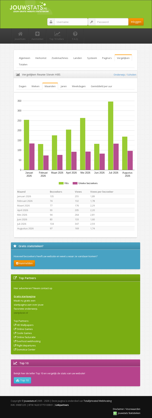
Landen (77, 58)
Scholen (131, 74)
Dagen (22, 86)
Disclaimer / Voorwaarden (126, 409)
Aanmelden (25, 263)
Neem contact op (42, 288)
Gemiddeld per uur (101, 86)
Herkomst (40, 58)
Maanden (50, 86)
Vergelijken (123, 58)
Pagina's (107, 58)
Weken (35, 86)
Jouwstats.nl (30, 400)
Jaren (64, 86)
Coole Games (24, 333)
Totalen (23, 64)
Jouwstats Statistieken (129, 413)
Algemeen (24, 58)
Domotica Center (26, 349)
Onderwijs (119, 74)
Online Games (25, 329)
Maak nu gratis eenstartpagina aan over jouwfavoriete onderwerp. (28, 304)
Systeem (92, 58)
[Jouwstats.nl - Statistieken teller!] (115, 413)
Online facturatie (26, 337)
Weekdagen (79, 86)
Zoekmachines (60, 58)
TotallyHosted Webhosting (98, 400)
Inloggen (136, 21)
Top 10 (24, 380)
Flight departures (26, 345)
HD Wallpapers (25, 325)
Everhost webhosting (28, 341)
